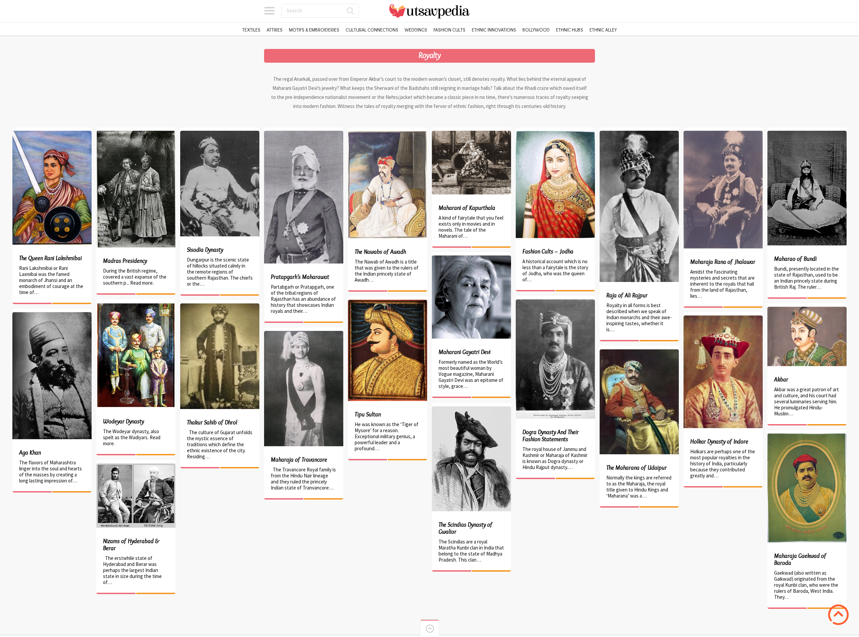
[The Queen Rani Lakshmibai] (52, 134)
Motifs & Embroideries (314, 30)
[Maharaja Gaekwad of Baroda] (807, 436)
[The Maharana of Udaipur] (639, 352)
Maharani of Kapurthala (467, 208)
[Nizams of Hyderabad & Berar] (135, 466)
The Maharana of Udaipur (636, 467)
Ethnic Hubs (569, 30)
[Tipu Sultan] (387, 303)
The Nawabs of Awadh (380, 251)
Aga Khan (30, 452)
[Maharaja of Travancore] (303, 334)
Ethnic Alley (603, 30)
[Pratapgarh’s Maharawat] (303, 134)
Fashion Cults (449, 30)
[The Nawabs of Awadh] (387, 134)
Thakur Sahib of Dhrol (212, 422)
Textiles (251, 30)
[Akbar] (807, 310)
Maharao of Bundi (795, 259)
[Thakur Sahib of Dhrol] (219, 306)
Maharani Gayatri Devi (465, 352)
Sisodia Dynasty (205, 249)
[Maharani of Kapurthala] (471, 134)
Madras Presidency (125, 261)
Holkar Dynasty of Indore (719, 441)
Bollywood (536, 30)
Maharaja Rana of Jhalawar (722, 262)
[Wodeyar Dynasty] (135, 305)
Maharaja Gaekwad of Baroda (800, 559)
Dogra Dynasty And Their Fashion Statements (550, 435)
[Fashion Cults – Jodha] (555, 134)
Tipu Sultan (368, 414)
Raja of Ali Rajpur (627, 295)
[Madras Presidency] (135, 134)
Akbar (781, 379)
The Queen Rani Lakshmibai (50, 258)
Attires (275, 30)
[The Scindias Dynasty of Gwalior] (471, 409)
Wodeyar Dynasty (123, 421)
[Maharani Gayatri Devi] (471, 258)
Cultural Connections (372, 30)
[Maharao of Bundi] (807, 134)
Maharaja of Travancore (299, 459)
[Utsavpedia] (429, 11)
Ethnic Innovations (494, 30)
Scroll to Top (838, 614)
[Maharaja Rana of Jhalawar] (723, 134)
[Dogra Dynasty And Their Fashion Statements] (555, 302)
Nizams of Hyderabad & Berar (131, 544)
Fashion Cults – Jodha (547, 251)
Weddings (416, 30)
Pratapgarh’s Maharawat (300, 277)
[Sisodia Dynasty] (219, 134)
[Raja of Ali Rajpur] (639, 134)
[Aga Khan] (52, 315)
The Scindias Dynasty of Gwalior (466, 528)
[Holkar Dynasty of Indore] (723, 318)
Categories (269, 10)
